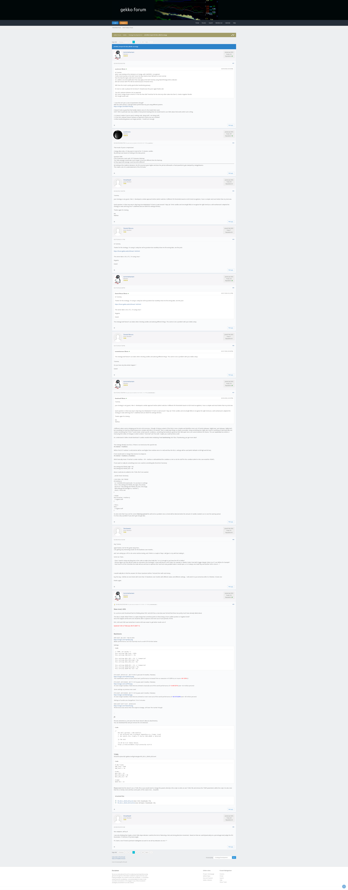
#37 (233, 392)
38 (142, 42)
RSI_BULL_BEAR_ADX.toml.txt (126, 803)
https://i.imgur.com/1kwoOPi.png (123, 706)
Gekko (125, 35)
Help (234, 23)
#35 (233, 287)
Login (115, 23)
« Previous (120, 42)
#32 (233, 143)
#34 (233, 239)
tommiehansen (128, 52)
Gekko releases (207, 880)
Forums (204, 23)
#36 (233, 345)
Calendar (227, 23)
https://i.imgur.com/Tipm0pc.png (123, 639)
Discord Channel (208, 878)
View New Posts (116, 27)
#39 (233, 604)
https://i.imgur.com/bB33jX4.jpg (123, 695)
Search (211, 23)
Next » (147, 42)
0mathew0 (127, 180)
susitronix (127, 132)
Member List (219, 23)
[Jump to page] (151, 42)
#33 (233, 191)
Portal (197, 23)
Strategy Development (135, 35)
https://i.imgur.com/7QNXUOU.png (124, 676)
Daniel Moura (128, 228)
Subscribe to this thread (118, 857)
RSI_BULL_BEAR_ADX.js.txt (125, 801)
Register (123, 23)
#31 (233, 63)
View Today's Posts (127, 27)
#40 (233, 827)
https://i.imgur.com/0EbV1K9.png (123, 106)
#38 (233, 539)
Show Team (223, 882)
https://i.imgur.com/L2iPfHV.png (123, 684)
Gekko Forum (117, 35)
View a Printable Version (118, 858)
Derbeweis (127, 528)
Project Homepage (208, 874)
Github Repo (206, 876)
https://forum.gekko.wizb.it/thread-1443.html (127, 251)
